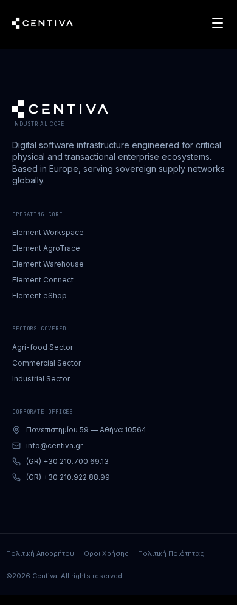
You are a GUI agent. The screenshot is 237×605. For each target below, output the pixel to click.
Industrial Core (38, 124)
